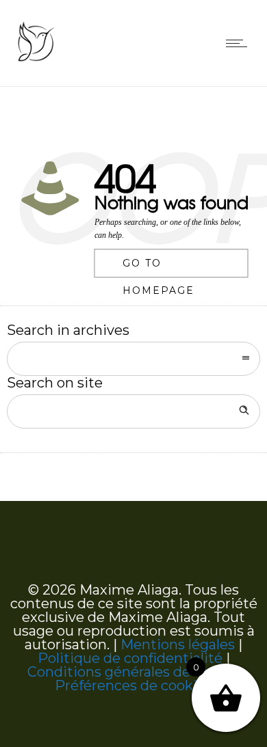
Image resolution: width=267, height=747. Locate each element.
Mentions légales (177, 644)
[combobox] (133, 359)
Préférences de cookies (133, 685)
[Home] (36, 61)
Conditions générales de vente (130, 672)
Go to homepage (158, 268)
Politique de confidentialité (130, 658)
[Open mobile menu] (239, 43)
